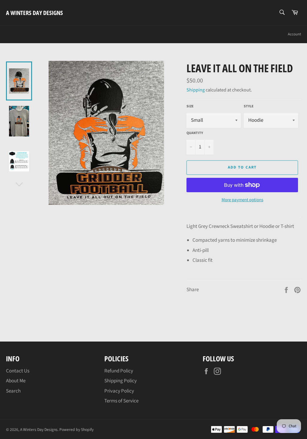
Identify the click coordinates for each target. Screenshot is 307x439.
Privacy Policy (119, 391)
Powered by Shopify (76, 429)
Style (249, 106)
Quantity (194, 133)
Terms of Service (121, 401)
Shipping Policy (120, 380)
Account (294, 34)
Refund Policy (118, 371)
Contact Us (17, 371)
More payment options (242, 200)
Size (190, 106)
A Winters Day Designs (34, 13)
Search (13, 391)
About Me (15, 380)
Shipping (195, 90)
